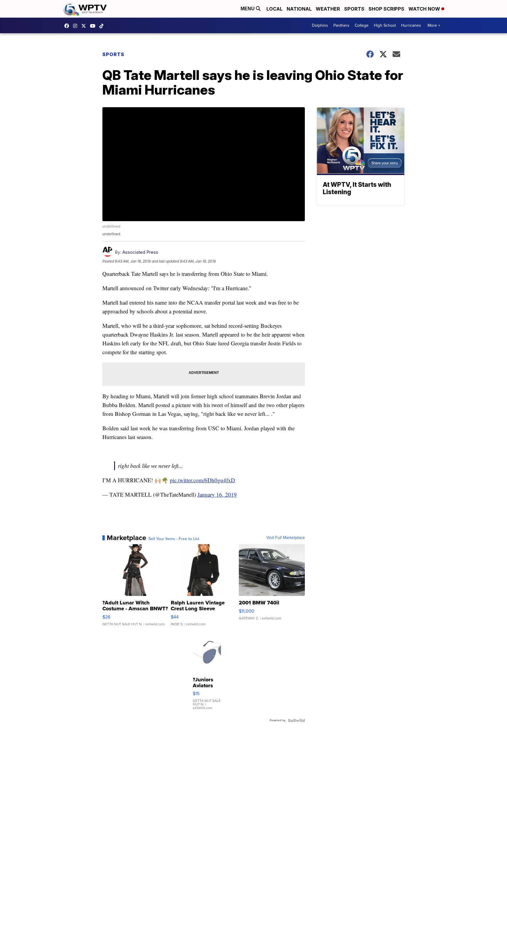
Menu (248, 8)
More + (433, 25)
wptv (76, 25)
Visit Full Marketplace (285, 538)
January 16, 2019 (217, 494)
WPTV (85, 25)
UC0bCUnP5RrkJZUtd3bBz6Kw (94, 25)
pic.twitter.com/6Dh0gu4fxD (202, 480)
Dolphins (320, 25)
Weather (328, 9)
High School (385, 25)
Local (274, 9)
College (362, 25)
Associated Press (140, 252)
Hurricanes (411, 25)
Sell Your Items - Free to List (173, 539)
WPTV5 (68, 25)
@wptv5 (103, 25)
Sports (354, 9)
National (299, 9)
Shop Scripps (386, 9)
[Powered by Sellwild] (296, 720)
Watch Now (424, 9)
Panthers (341, 25)
